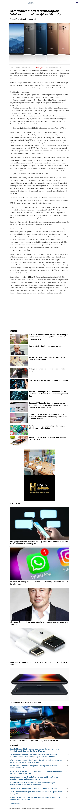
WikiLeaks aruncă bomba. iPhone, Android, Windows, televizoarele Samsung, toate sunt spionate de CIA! (48, 417)
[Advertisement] (39, 314)
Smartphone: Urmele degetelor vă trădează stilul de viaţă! (47, 438)
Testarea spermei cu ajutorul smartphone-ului (48, 380)
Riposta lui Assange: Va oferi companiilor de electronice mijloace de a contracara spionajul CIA (48, 394)
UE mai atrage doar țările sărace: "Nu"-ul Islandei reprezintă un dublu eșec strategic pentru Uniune (36, 761)
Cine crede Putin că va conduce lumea (45, 346)
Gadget (23, 503)
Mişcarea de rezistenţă (39, 3)
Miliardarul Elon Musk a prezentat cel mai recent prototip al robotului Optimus (39, 623)
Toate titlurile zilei (15, 803)
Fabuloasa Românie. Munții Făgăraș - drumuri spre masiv (33, 788)
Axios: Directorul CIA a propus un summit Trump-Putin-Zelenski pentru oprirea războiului (36, 772)
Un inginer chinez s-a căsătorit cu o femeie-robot (47, 370)
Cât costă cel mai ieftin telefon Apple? (26, 703)
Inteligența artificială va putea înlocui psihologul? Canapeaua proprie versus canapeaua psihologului (39, 543)
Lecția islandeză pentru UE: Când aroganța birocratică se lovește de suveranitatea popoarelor (34, 778)
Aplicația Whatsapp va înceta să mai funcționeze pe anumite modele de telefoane (39, 583)
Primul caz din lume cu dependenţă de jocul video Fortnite (34, 741)
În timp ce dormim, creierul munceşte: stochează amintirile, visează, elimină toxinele (35, 798)
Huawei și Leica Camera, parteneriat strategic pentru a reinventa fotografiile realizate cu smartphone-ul (48, 337)
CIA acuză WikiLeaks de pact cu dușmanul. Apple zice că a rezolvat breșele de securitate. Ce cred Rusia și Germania (48, 405)
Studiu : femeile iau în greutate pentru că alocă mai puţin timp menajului (36, 793)
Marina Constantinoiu (29, 19)
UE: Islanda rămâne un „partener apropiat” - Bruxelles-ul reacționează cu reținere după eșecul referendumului (33, 756)
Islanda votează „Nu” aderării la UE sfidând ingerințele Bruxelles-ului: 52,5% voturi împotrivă (32, 784)
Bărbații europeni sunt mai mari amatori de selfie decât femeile (47, 359)
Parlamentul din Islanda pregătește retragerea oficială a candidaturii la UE (33, 767)
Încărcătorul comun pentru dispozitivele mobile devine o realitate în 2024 (38, 663)
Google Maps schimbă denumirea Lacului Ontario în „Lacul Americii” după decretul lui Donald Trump (34, 750)
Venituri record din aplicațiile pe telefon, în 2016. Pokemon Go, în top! (47, 427)
